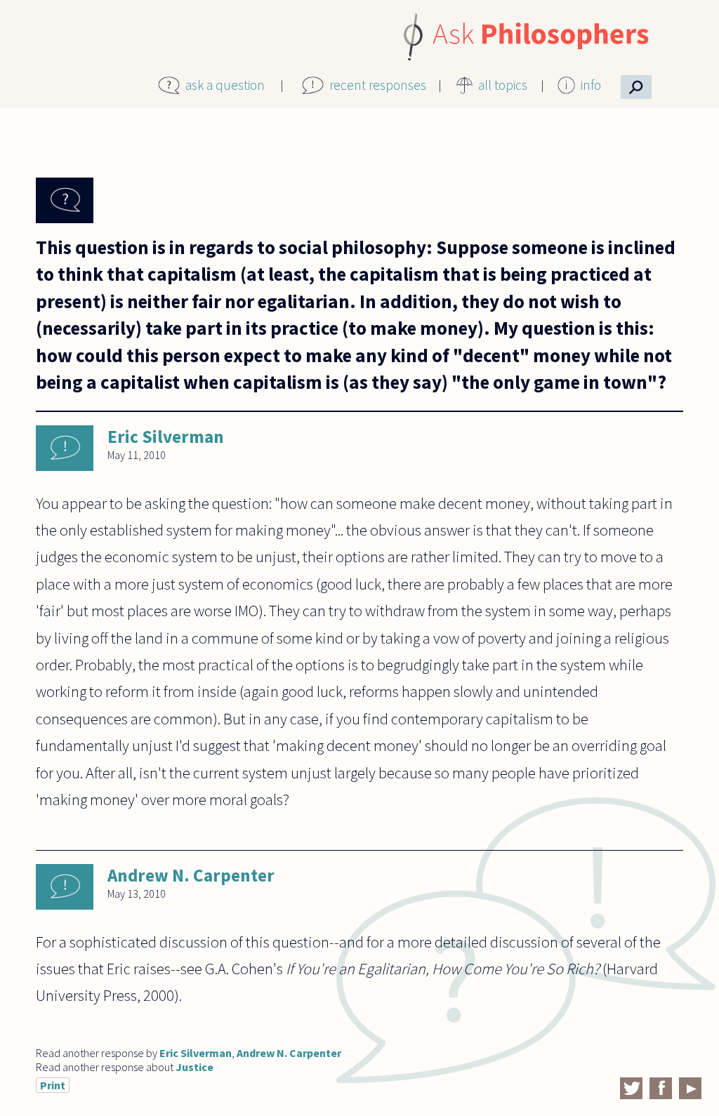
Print (52, 1085)
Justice (194, 1067)
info (591, 85)
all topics (502, 85)
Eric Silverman (165, 436)
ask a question (225, 85)
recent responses (377, 85)
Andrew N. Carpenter (191, 875)
